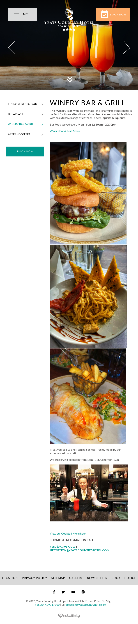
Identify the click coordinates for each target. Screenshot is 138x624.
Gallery (76, 577)
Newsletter (97, 577)
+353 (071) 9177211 (62, 546)
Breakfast (15, 114)
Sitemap (58, 577)
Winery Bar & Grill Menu (65, 131)
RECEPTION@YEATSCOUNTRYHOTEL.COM (79, 550)
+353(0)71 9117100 (47, 604)
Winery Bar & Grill (21, 124)
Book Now (25, 151)
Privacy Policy (34, 577)
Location (10, 577)
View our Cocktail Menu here (68, 533)
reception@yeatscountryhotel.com (85, 604)
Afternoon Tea (19, 134)
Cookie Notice (124, 577)
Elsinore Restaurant (23, 104)
